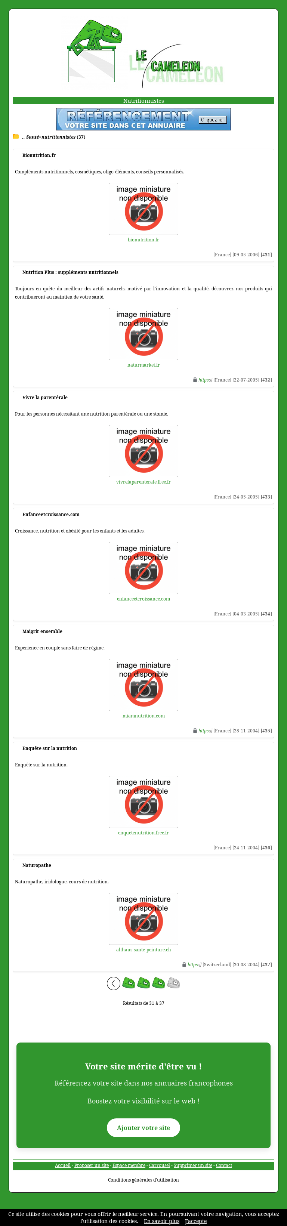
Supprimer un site (193, 1165)
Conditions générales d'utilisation (143, 1180)
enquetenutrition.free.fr (143, 833)
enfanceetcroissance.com (143, 599)
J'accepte (196, 1221)
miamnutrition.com (144, 716)
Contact (224, 1165)
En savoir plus (161, 1221)
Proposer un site (91, 1165)
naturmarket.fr (143, 365)
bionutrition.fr (143, 240)
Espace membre (128, 1165)
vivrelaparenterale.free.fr (143, 482)
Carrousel (159, 1165)
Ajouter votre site (143, 1128)
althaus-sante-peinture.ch (143, 949)
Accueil (63, 1165)
